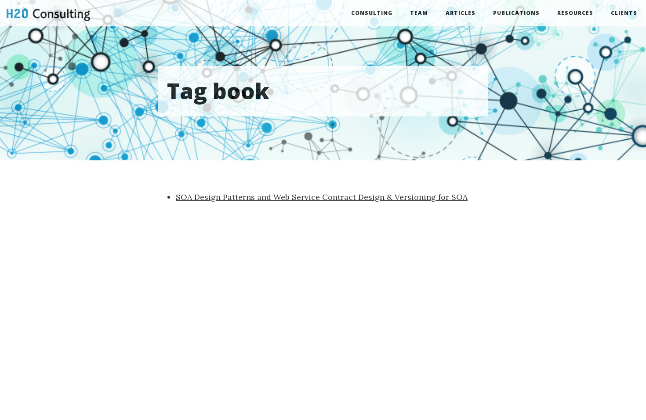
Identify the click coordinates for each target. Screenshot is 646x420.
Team (419, 13)
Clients (624, 13)
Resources (575, 13)
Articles (460, 13)
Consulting (371, 13)
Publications (516, 13)
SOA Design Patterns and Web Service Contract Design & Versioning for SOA (322, 197)
